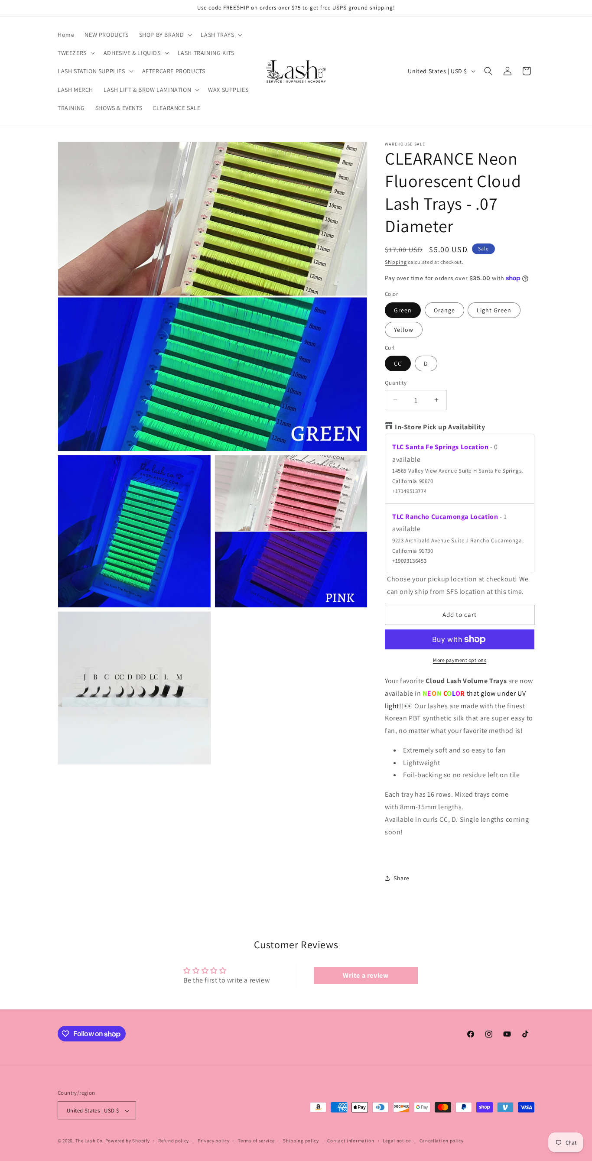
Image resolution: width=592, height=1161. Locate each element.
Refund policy (173, 1141)
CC (398, 363)
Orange (444, 310)
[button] (165, 35)
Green (403, 310)
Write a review (365, 975)
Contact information (350, 1141)
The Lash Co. (90, 1141)
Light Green (494, 310)
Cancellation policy (442, 1141)
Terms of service (256, 1141)
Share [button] (402, 878)
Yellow (403, 330)
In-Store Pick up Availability (440, 426)
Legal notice (396, 1141)
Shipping (396, 262)
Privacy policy (214, 1141)
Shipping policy (301, 1141)
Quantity (396, 382)
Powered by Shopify (127, 1141)
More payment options (459, 660)
